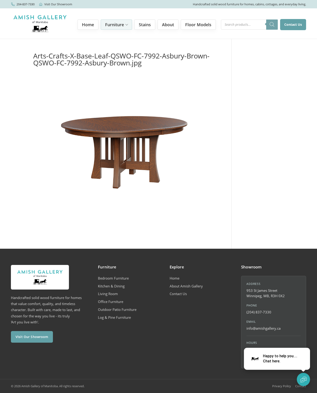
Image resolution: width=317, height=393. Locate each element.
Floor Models (198, 24)
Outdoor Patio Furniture (117, 309)
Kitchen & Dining (111, 286)
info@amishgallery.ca (263, 328)
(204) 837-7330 (258, 312)
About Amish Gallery (186, 286)
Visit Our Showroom (58, 4)
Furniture (114, 24)
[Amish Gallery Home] (40, 23)
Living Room (108, 293)
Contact (300, 386)
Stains (145, 24)
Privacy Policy (281, 386)
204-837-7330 (25, 4)
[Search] (272, 24)
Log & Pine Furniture (114, 317)
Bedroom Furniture (113, 278)
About (168, 24)
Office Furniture (110, 301)
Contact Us (293, 24)
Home (88, 24)
